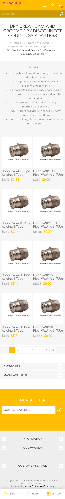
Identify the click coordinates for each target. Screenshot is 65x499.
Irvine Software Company (39, 486)
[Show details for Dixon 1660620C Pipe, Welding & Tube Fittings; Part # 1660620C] (17, 204)
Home (17, 43)
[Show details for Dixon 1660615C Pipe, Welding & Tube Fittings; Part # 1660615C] (17, 152)
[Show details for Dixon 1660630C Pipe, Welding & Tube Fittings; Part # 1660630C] (17, 308)
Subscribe (59, 410)
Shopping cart (60, 5)
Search (61, 13)
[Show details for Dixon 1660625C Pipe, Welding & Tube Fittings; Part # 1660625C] (17, 256)
